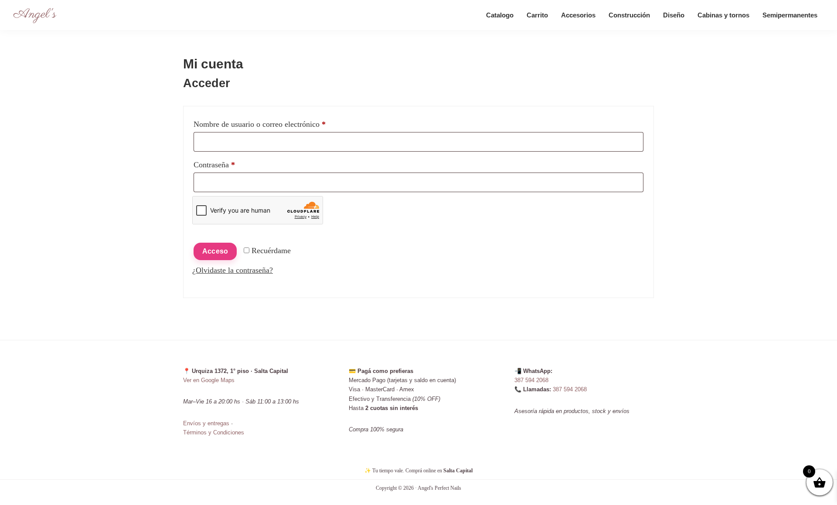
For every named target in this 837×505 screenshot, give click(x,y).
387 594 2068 (531, 380)
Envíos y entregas (206, 423)
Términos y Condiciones (213, 432)
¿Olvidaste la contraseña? (232, 270)
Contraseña (232, 164)
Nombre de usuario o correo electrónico (277, 124)
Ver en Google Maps (209, 380)
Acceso (215, 251)
